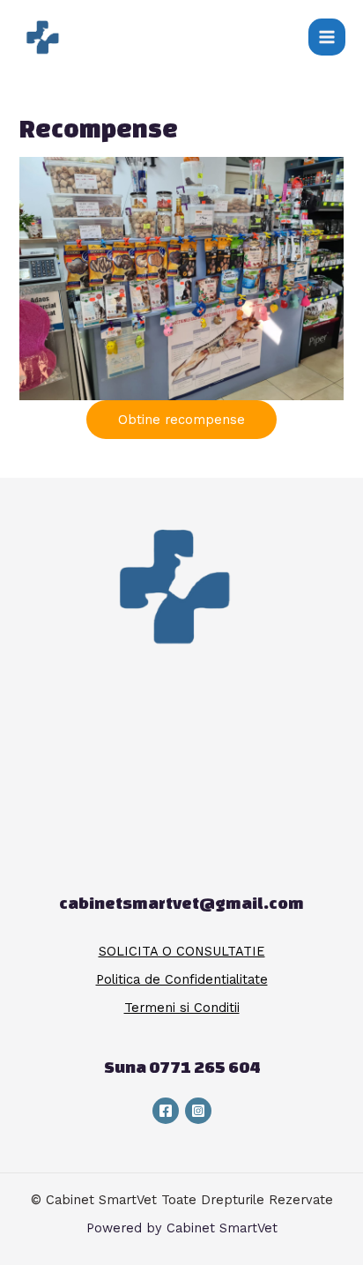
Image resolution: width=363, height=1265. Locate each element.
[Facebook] (165, 1111)
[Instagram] (198, 1111)
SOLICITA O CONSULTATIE (182, 951)
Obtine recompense (181, 420)
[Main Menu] (326, 37)
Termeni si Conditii (182, 1008)
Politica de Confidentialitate (182, 979)
